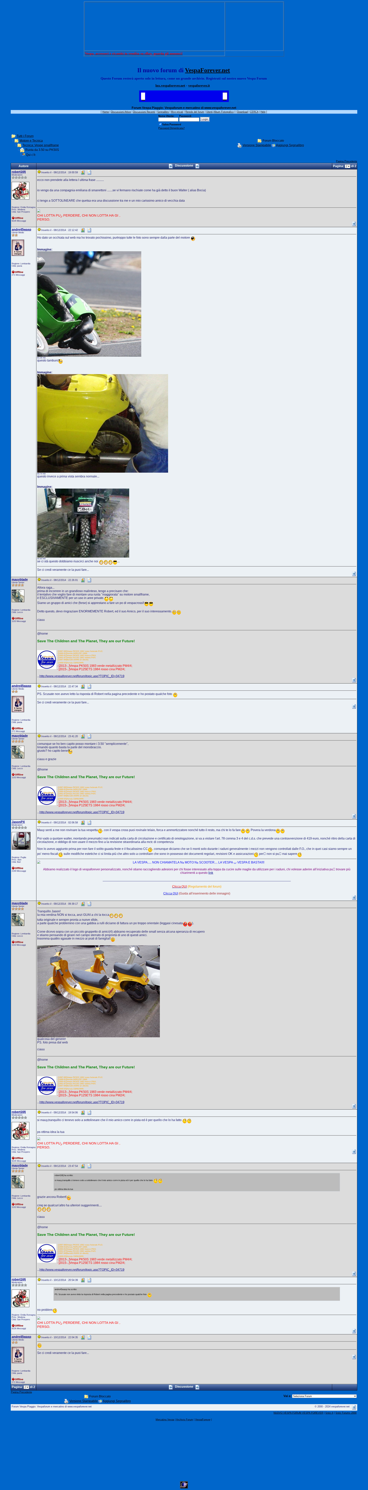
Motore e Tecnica (31, 140)
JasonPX (18, 822)
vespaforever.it (199, 85)
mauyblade (20, 579)
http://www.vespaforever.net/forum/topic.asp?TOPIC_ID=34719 (81, 676)
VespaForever (202, 1419)
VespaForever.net (207, 70)
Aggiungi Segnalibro (290, 145)
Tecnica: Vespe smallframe (40, 145)
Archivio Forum (184, 1419)
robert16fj (19, 171)
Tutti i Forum (25, 136)
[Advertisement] (154, 26)
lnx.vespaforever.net (170, 85)
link (210, 872)
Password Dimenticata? (171, 128)
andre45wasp (21, 229)
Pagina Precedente (346, 161)
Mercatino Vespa (165, 1419)
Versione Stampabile (257, 145)
